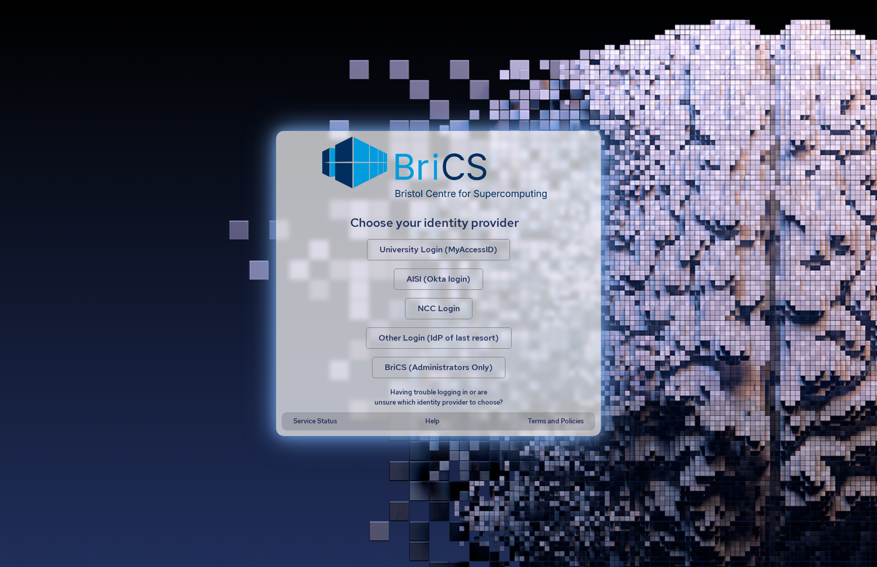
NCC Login (439, 308)
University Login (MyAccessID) (438, 249)
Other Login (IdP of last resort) (439, 337)
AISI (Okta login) (438, 279)
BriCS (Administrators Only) (439, 367)
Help (432, 421)
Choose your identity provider (434, 222)
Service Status (315, 421)
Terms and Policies (556, 421)
